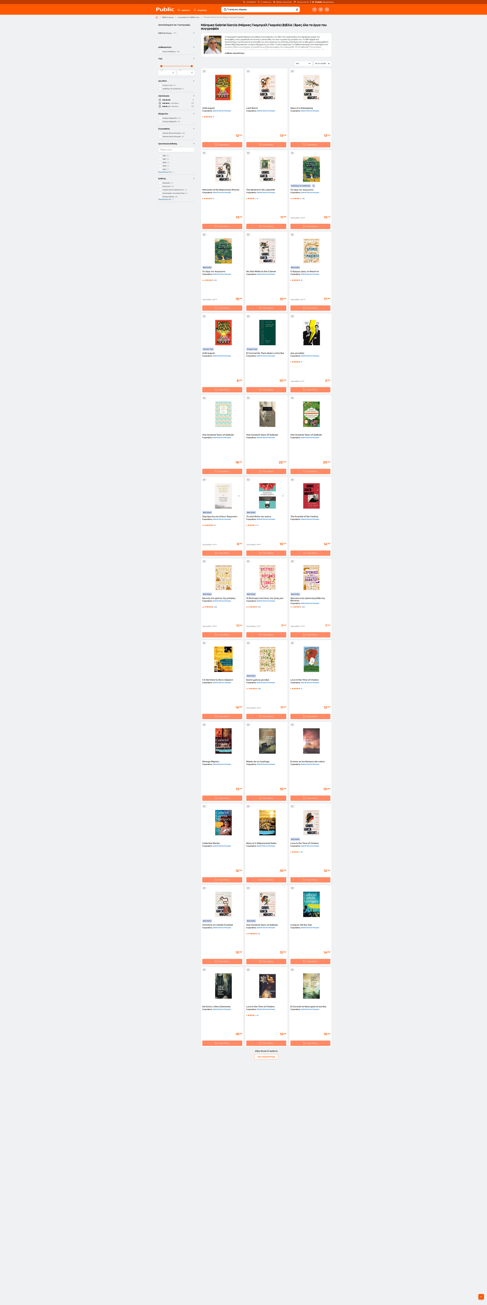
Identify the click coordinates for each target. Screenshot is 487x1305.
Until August (208, 108)
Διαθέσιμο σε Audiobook (172, 89)
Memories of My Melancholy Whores (220, 190)
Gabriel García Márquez (172, 136)
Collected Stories (211, 843)
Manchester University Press (174, 193)
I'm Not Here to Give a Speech (217, 680)
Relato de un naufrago (257, 762)
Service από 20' (303, 2)
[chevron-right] (239, 496)
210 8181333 (251, 2)
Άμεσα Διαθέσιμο (169, 51)
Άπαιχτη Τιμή (168, 85)
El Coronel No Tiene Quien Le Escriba (265, 353)
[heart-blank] (314, 9)
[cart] (327, 9)
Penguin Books (168, 196)
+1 (313, 186)
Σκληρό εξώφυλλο (170, 121)
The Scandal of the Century (304, 517)
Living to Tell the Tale (301, 925)
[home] (165, 12)
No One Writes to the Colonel (261, 272)
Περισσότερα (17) (165, 172)
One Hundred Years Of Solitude (262, 435)
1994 (164, 166)
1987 (164, 159)
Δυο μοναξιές (297, 353)
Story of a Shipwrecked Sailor (261, 843)
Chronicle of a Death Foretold (217, 925)
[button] (324, 2)
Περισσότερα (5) (164, 199)
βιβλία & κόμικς (168, 17)
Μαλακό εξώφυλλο (170, 118)
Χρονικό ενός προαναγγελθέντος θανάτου (307, 599)
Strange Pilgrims (210, 762)
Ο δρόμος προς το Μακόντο (304, 272)
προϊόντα (186, 10)
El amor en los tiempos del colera (307, 762)
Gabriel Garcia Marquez (172, 133)
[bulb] (194, 10)
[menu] (179, 10)
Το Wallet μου (266, 2)
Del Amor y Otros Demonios (216, 1007)
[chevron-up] (481, 1297)
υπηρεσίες (202, 10)
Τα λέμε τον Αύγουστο (302, 190)
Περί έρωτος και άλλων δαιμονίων (219, 517)
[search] (225, 9)
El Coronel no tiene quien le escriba (308, 1007)
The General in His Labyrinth (260, 190)
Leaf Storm (252, 108)
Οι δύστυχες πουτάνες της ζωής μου (264, 598)
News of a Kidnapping (301, 108)
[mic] (297, 9)
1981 (164, 156)
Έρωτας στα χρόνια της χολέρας (218, 598)
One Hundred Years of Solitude (218, 435)
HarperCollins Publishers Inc (173, 190)
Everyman (166, 186)
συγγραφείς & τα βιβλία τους (188, 17)
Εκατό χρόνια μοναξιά (257, 680)
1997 (164, 169)
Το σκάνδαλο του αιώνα (258, 517)
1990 (164, 162)
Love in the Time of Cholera (304, 680)
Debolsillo (166, 183)
